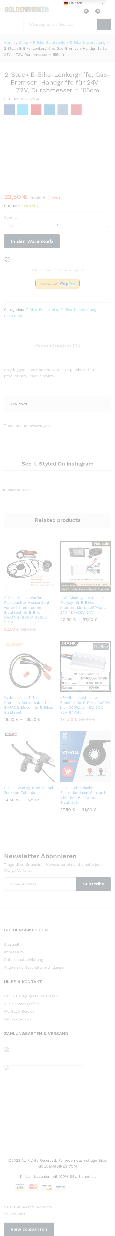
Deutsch (75, 3)
